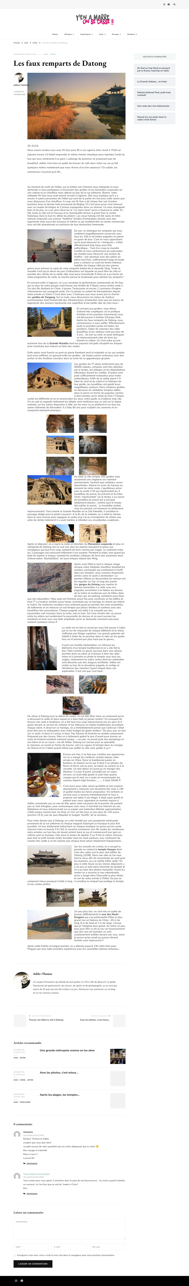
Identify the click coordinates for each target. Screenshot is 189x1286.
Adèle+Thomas (19, 85)
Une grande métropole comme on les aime (67, 1050)
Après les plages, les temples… (60, 1095)
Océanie (131, 34)
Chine (53, 54)
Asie (101, 34)
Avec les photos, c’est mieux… (59, 1072)
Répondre (32, 1163)
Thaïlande (25, 1102)
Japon (23, 1058)
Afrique (68, 34)
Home (55, 34)
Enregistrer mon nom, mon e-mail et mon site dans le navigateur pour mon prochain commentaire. (66, 1255)
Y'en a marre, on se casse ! (36, 1173)
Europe (115, 34)
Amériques (85, 34)
